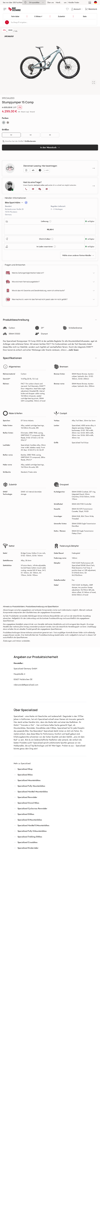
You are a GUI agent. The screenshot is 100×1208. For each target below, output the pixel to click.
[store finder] (90, 2)
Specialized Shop (25, 769)
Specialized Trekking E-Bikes (30, 836)
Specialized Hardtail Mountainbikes (33, 791)
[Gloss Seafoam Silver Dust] (3, 122)
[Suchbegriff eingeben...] (7, 22)
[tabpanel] (50, 62)
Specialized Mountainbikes (29, 780)
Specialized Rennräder (27, 797)
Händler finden (61, 2)
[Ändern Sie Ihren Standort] (95, 2)
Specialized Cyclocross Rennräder (32, 808)
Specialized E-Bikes (26, 814)
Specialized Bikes (25, 774)
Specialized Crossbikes (27, 842)
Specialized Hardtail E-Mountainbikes (33, 825)
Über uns (50, 2)
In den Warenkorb (48, 147)
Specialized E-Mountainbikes (30, 819)
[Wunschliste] (67, 9)
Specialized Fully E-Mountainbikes (32, 831)
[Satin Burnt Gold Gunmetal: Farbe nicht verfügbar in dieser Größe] (7, 122)
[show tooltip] (26, 202)
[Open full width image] (93, 82)
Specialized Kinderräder (28, 848)
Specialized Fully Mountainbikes (31, 786)
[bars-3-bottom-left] (5, 9)
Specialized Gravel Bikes (28, 802)
